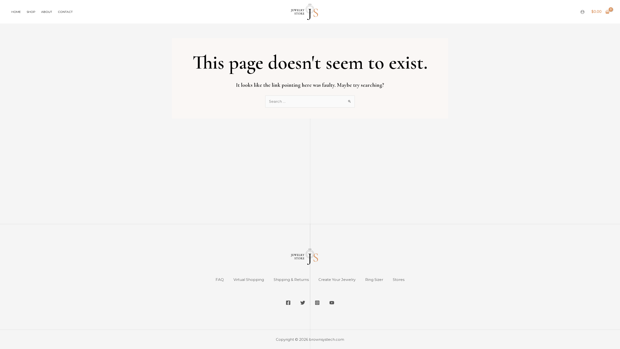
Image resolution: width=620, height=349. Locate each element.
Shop (31, 12)
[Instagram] (317, 302)
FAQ (220, 279)
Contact (65, 12)
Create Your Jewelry (337, 279)
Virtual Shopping (248, 279)
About (46, 12)
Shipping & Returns (291, 279)
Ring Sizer (374, 279)
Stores (398, 279)
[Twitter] (302, 302)
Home (16, 12)
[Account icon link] (582, 12)
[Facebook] (288, 302)
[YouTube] (331, 302)
